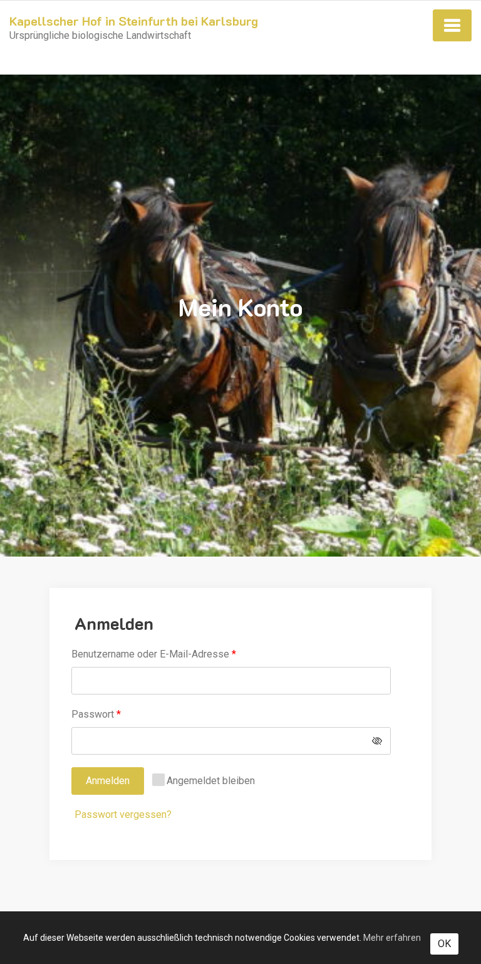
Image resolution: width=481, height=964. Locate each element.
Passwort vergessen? (123, 814)
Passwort (121, 714)
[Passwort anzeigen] (377, 741)
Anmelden (108, 781)
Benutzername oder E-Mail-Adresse (178, 653)
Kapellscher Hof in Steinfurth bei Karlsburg (133, 21)
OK (444, 944)
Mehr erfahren (392, 938)
